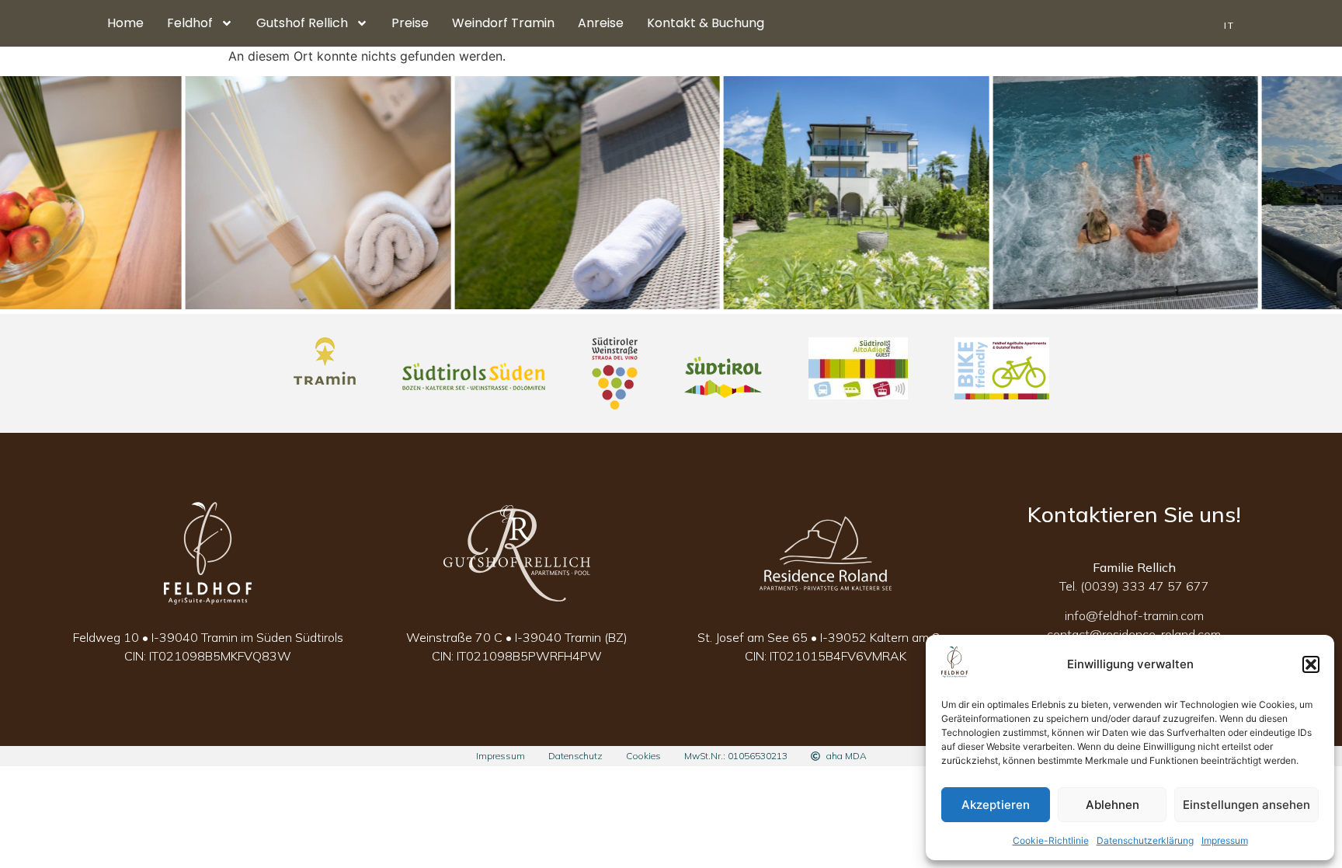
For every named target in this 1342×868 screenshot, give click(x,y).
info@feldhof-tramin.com (1134, 615)
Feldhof (190, 23)
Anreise (601, 23)
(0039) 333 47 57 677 (1144, 586)
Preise (410, 23)
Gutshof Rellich (302, 23)
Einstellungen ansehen (1246, 804)
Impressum (1224, 840)
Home (125, 23)
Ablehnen (1112, 804)
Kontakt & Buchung (705, 23)
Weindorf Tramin (503, 23)
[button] (1311, 664)
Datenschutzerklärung (1145, 840)
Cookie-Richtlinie (1051, 840)
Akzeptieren (995, 804)
